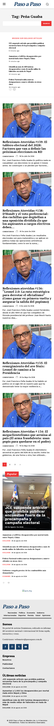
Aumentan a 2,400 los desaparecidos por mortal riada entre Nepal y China (25, 57)
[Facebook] (5, 647)
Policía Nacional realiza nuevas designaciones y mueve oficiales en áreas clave (25, 81)
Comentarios (8, 156)
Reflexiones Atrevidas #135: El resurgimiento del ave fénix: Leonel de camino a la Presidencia (25, 368)
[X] (19, 647)
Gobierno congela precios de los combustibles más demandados (24, 571)
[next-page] (14, 89)
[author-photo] (17, 156)
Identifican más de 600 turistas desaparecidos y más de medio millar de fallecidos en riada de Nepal (24, 69)
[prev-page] (10, 89)
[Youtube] (26, 647)
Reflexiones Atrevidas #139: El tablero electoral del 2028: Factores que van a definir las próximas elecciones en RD (25, 147)
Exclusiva (6, 541)
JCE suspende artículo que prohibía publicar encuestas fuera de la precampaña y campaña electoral (27, 45)
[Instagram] (12, 647)
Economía (6, 576)
